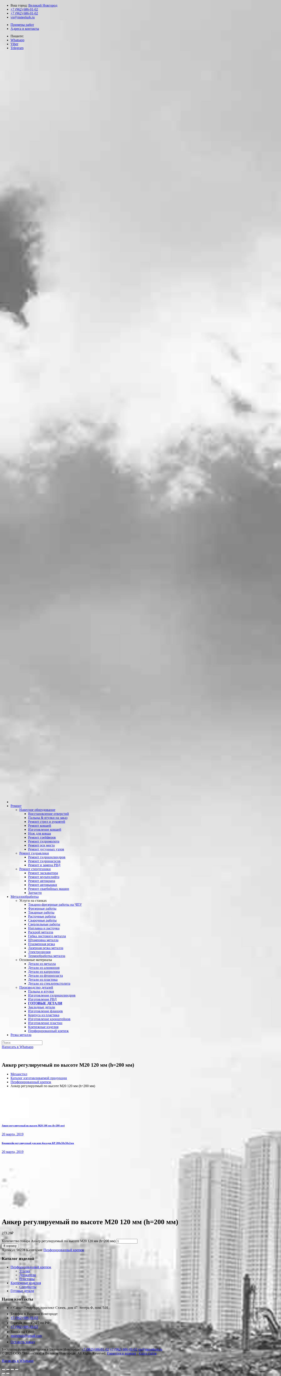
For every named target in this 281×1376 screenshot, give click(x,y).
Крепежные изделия (26, 1283)
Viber (14, 44)
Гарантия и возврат (121, 1353)
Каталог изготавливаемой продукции (39, 1078)
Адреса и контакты (25, 28)
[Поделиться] (8, 1369)
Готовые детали (22, 1291)
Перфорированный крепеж (31, 1082)
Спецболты (27, 1287)
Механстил (19, 1074)
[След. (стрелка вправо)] (8, 1373)
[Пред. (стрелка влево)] (3, 1373)
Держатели (27, 1275)
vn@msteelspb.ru (23, 17)
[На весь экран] (12, 1369)
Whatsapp (17, 40)
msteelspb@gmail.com (26, 1336)
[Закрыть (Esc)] (3, 1369)
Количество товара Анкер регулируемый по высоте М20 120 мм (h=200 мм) (58, 1241)
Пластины (27, 1279)
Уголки (24, 1271)
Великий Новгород (42, 5)
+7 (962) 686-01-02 (24, 9)
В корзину (10, 1245)
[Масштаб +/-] (16, 1369)
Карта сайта (147, 1353)
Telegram (17, 48)
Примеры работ (22, 25)
